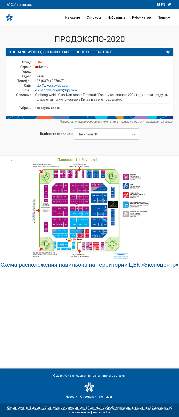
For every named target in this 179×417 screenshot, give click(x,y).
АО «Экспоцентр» (75, 375)
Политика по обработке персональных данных (119, 407)
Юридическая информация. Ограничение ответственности (46, 407)
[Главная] (11, 17)
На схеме (72, 17)
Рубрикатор (141, 17)
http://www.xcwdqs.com (52, 85)
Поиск (163, 17)
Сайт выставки (22, 5)
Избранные (116, 17)
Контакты (105, 396)
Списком (94, 17)
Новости (71, 396)
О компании (88, 396)
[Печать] (169, 5)
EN (163, 5)
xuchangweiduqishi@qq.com (56, 90)
